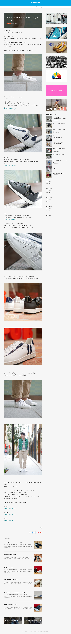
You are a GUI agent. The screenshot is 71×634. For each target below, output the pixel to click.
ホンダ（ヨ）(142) (11, 523)
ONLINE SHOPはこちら (10, 109)
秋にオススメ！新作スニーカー (59, 173)
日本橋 (9, 23)
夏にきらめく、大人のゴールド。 (59, 154)
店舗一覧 (35, 7)
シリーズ (42, 7)
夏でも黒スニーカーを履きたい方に (59, 123)
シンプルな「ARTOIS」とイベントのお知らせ (14, 542)
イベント (49, 7)
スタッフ (28, 7)
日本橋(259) (6, 523)
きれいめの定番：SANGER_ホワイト (12, 579)
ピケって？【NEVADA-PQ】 (10, 554)
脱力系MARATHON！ (9, 567)
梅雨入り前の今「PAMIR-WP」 (11, 604)
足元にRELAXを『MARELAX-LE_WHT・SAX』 (14, 592)
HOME (21, 7)
